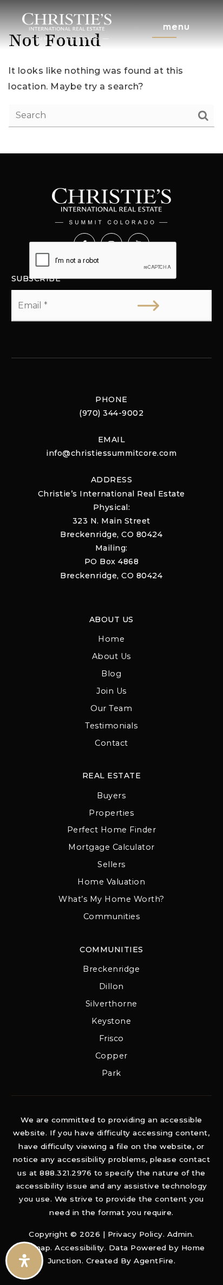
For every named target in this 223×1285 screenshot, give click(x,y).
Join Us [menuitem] (111, 691)
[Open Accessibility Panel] (24, 1261)
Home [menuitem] (111, 639)
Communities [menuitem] (111, 916)
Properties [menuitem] (111, 813)
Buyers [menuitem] (111, 795)
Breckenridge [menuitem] (111, 969)
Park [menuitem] (111, 1073)
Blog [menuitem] (111, 674)
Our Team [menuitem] (111, 708)
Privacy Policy (135, 1234)
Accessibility (79, 1247)
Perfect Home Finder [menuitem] (111, 830)
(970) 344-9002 (111, 413)
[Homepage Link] (67, 26)
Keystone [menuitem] (111, 1021)
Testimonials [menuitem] (111, 726)
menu (176, 26)
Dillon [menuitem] (111, 986)
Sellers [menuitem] (111, 864)
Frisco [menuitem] (111, 1038)
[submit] (148, 306)
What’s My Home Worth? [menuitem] (111, 899)
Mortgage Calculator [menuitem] (111, 847)
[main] (111, 76)
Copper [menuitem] (111, 1056)
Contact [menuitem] (111, 743)
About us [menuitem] (111, 656)
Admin (180, 1234)
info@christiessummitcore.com (111, 453)
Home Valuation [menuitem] (111, 882)
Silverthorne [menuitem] (111, 1004)
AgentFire (154, 1260)
